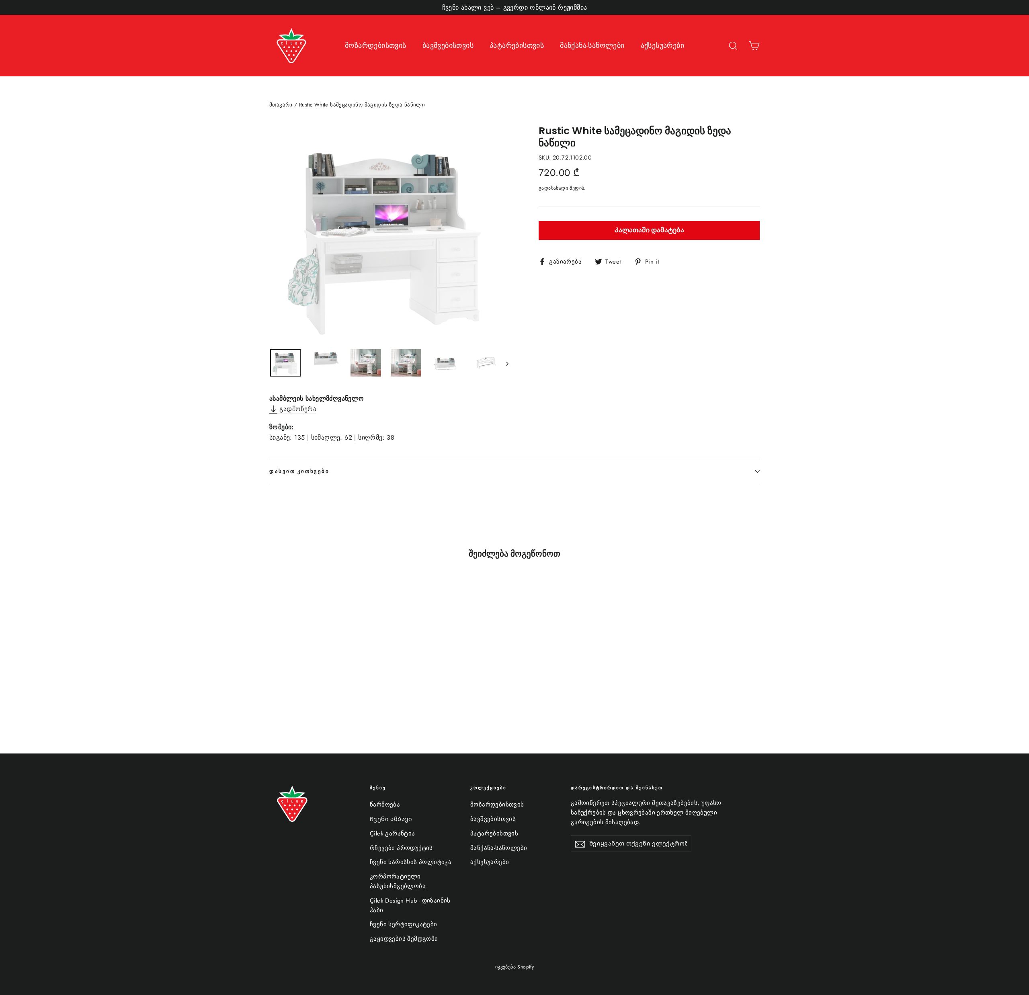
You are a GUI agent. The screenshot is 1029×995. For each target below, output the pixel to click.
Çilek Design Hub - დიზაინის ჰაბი (410, 905)
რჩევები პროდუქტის (401, 847)
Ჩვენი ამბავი (391, 819)
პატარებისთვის (517, 45)
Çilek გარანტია (392, 833)
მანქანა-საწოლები (592, 45)
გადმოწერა (296, 409)
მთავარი (281, 105)
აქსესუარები (662, 45)
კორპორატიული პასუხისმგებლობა (398, 881)
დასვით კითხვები (299, 471)
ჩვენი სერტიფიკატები (403, 924)
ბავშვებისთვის (448, 45)
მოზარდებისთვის (375, 45)
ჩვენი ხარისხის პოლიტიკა (410, 862)
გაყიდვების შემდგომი (404, 938)
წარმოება (385, 804)
